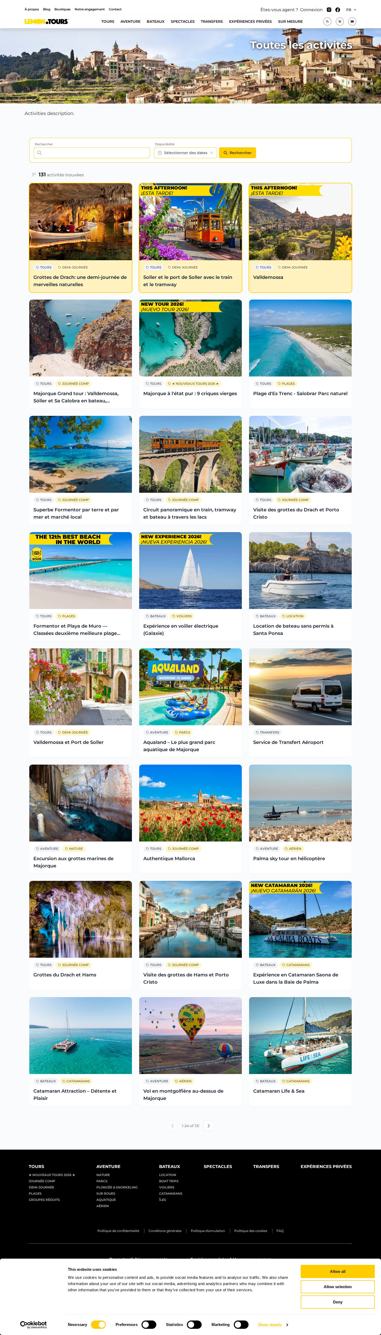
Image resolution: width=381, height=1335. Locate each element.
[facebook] (337, 9)
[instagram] (329, 9)
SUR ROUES (105, 1193)
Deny (337, 1302)
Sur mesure (290, 21)
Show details (270, 1325)
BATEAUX (156, 21)
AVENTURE (130, 21)
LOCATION (295, 616)
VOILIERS (184, 616)
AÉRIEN (295, 849)
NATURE (76, 849)
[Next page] (208, 1126)
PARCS (184, 732)
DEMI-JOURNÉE (75, 267)
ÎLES (162, 1200)
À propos (32, 9)
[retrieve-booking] (352, 21)
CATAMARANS (297, 965)
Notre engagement (90, 9)
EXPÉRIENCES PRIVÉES (250, 21)
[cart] (340, 21)
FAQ (280, 1231)
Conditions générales (165, 1231)
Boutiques (62, 9)
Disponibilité (164, 144)
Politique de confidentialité (118, 1231)
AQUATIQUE (106, 1200)
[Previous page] (172, 1126)
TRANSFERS (212, 21)
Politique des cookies (250, 1231)
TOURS (107, 21)
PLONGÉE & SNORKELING (117, 1187)
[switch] (149, 1325)
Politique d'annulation (208, 1231)
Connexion (311, 10)
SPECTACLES (183, 21)
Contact (115, 9)
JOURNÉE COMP (75, 384)
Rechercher (44, 144)
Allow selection (338, 1287)
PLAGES (288, 384)
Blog (46, 9)
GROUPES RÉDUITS (44, 1200)
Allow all (338, 1271)
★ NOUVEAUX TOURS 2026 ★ (195, 384)
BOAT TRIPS (169, 1181)
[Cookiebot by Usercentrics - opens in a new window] (33, 1325)
